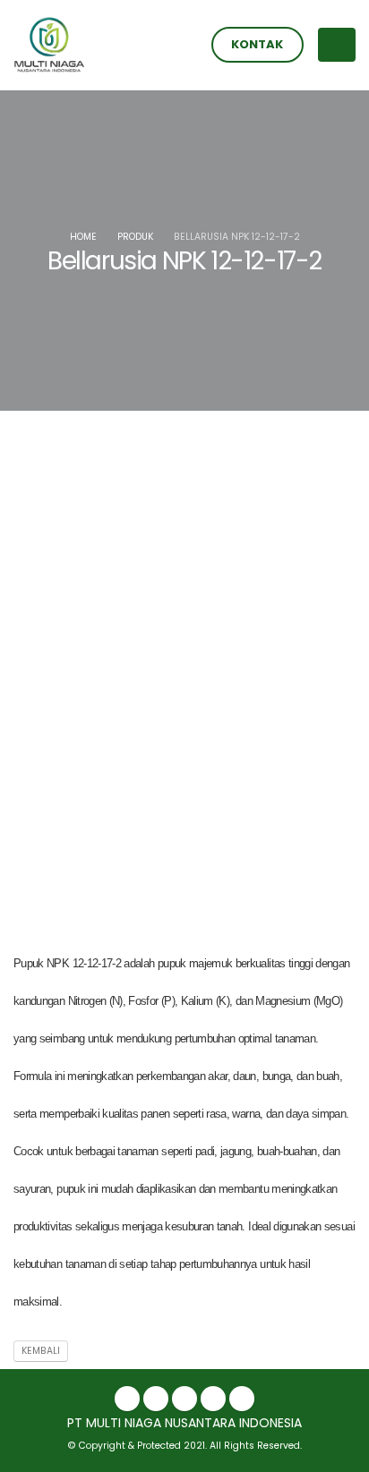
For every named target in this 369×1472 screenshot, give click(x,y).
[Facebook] (127, 1398)
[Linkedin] (184, 1398)
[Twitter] (155, 1398)
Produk (135, 236)
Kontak (257, 44)
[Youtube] (241, 1398)
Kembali (40, 1350)
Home (83, 236)
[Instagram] (213, 1398)
